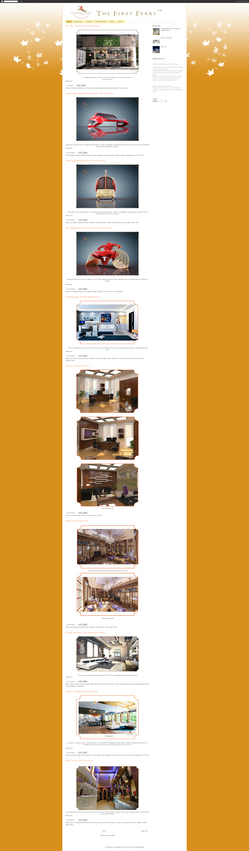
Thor (137, 222)
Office (100, 515)
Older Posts (144, 831)
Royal (115, 627)
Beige (82, 627)
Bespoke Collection (101, 21)
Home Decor (115, 358)
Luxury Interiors (125, 822)
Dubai (105, 358)
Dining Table (99, 358)
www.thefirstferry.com (107, 508)
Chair (85, 291)
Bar (73, 358)
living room (136, 358)
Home (69, 21)
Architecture (89, 21)
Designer (106, 88)
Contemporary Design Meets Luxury (83, 297)
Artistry (78, 684)
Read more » (69, 81)
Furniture (116, 155)
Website (111, 21)
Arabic (72, 822)
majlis (111, 627)
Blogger (142, 847)
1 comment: (70, 85)
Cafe (85, 88)
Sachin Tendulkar (136, 755)
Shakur (145, 822)
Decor (97, 88)
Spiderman (120, 291)
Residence (73, 686)
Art (71, 88)
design (102, 88)
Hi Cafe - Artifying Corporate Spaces (83, 26)
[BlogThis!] (79, 85)
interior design (114, 88)
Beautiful (79, 822)
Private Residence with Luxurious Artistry (85, 632)
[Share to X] (81, 85)
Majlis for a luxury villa (77, 520)
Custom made (91, 88)
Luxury (126, 88)
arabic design (74, 627)
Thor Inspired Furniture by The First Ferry (86, 160)
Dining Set (92, 358)
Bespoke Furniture (87, 155)
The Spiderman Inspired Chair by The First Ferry (89, 228)
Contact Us (120, 21)
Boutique (80, 88)
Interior (83, 515)
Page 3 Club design (166, 37)
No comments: (71, 152)
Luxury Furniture (108, 291)
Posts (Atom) (111, 835)
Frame (109, 358)
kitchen (130, 358)
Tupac (67, 824)
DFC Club (163, 47)
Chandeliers (92, 627)
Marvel (129, 222)
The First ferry (145, 755)
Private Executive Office (77, 366)
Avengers (75, 222)
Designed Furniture (102, 155)
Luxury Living (126, 755)
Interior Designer (139, 684)
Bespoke (74, 88)
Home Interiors (110, 684)
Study (73, 360)
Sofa (142, 155)
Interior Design (78, 21)
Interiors (121, 88)
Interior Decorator (120, 684)
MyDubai (68, 360)
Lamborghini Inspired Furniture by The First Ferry (89, 93)
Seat (139, 155)
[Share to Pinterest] (85, 85)
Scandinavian (80, 686)
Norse (133, 222)
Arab (71, 684)
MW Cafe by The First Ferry (79, 760)
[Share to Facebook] (83, 85)
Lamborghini (128, 155)
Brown (86, 627)
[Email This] (77, 85)
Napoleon (139, 822)
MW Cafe (133, 822)
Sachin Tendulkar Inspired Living (81, 691)
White (71, 824)
